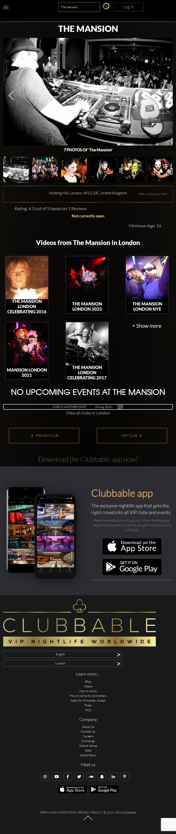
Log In (128, 6)
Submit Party (88, 755)
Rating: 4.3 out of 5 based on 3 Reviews (51, 208)
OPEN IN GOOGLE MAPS (152, 194)
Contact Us (88, 731)
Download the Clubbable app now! (88, 459)
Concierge (88, 741)
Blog (88, 681)
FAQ (88, 710)
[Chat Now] (107, 8)
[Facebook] (68, 776)
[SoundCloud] (90, 776)
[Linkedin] (113, 776)
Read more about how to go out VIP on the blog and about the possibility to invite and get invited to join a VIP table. (132, 525)
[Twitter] (79, 776)
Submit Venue (88, 745)
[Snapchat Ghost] (102, 776)
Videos (88, 686)
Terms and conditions (58, 812)
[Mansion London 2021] (27, 343)
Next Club (129, 435)
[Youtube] (56, 776)
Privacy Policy (90, 812)
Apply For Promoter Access (88, 700)
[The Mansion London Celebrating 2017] (87, 343)
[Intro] (88, 819)
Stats (88, 750)
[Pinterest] (124, 776)
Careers (88, 736)
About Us (88, 727)
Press (88, 705)
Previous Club (46, 435)
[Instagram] (45, 776)
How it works (88, 691)
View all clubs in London (88, 412)
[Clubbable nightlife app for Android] (132, 574)
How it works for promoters (88, 696)
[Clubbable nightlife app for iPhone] (132, 554)
